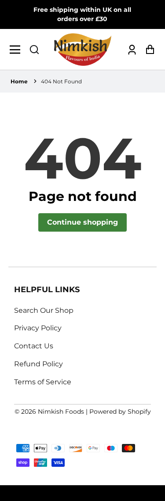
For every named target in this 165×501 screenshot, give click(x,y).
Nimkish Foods (61, 411)
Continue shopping (82, 222)
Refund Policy (38, 364)
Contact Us (33, 346)
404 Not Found (61, 81)
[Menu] (17, 49)
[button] (34, 49)
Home (19, 81)
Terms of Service (42, 382)
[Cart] (147, 49)
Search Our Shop (43, 310)
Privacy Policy (38, 328)
